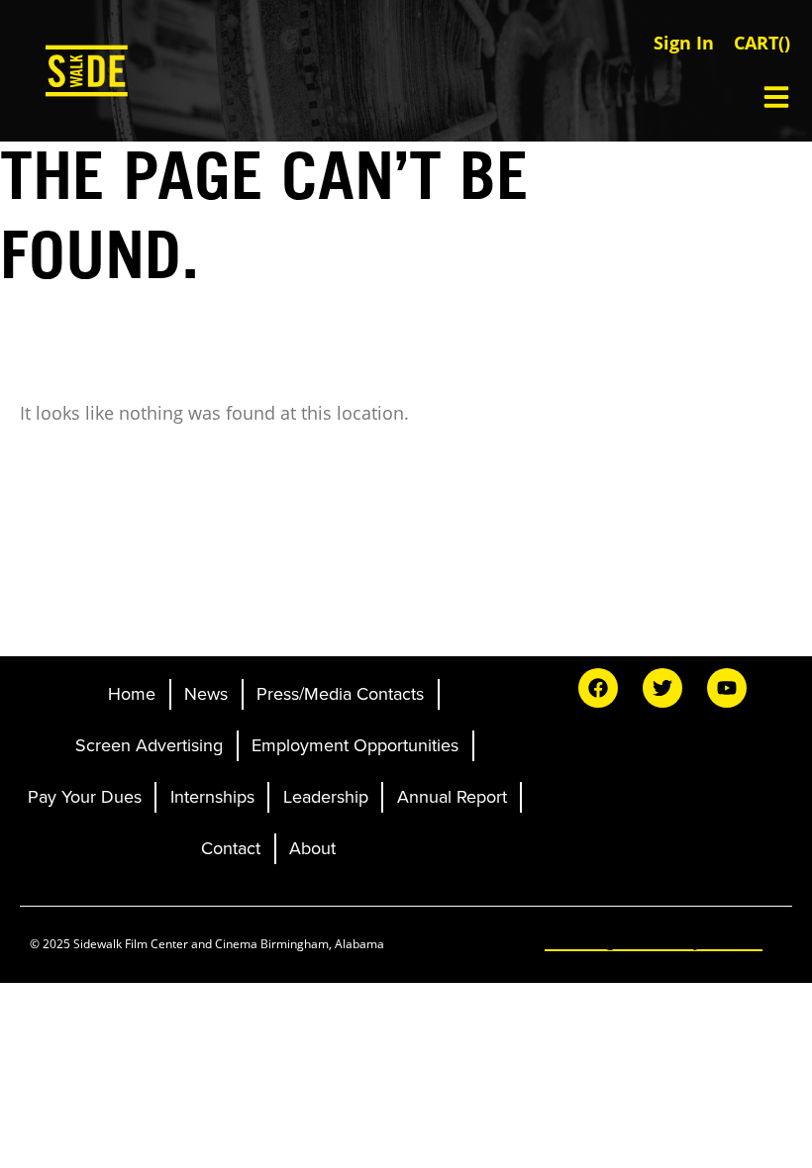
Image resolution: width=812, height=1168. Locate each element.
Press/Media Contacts (340, 694)
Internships (212, 797)
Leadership (325, 797)
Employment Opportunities (355, 745)
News (206, 694)
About (312, 848)
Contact (230, 848)
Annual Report (452, 797)
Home (131, 694)
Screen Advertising (149, 745)
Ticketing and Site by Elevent (653, 940)
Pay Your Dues (85, 797)
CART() (762, 42)
